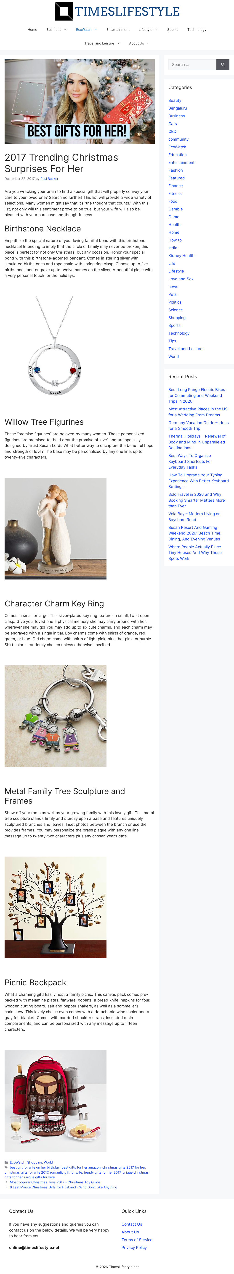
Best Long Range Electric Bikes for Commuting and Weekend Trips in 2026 (196, 395)
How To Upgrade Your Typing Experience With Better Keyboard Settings (198, 481)
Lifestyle (145, 29)
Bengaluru (177, 108)
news (173, 286)
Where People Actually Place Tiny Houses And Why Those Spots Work (195, 553)
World (48, 1162)
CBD (172, 131)
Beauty (174, 100)
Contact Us (132, 1224)
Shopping (34, 1162)
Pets (172, 294)
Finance (175, 185)
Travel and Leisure (99, 43)
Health (174, 224)
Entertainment (118, 29)
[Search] (222, 64)
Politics (174, 302)
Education (177, 154)
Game (173, 217)
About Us (136, 43)
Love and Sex (181, 279)
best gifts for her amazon (81, 1167)
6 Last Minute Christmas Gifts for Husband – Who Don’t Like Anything (63, 1187)
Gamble (175, 209)
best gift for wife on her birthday (35, 1167)
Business (53, 29)
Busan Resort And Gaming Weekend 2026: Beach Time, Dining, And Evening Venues (194, 533)
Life (171, 263)
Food (173, 201)
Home (32, 29)
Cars (172, 123)
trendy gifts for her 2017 (102, 1172)
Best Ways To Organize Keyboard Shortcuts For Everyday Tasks (190, 461)
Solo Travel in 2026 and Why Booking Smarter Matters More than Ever (196, 500)
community (178, 139)
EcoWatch (84, 29)
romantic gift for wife (66, 1172)
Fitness (175, 193)
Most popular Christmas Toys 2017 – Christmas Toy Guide (55, 1182)
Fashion (175, 170)
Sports (172, 29)
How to (175, 240)
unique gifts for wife (39, 1177)
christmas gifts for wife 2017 (26, 1172)
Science (175, 310)
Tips (172, 341)
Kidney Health (181, 255)
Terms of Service (137, 1239)
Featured (176, 178)
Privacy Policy (134, 1247)
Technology (196, 29)
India (172, 248)
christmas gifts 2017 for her (123, 1167)
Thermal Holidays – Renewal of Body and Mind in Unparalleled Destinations (197, 442)
